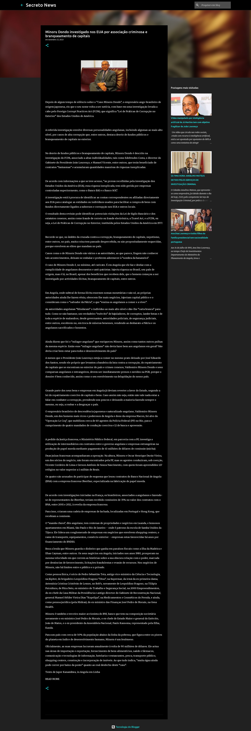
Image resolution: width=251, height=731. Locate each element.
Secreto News (41, 5)
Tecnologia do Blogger (127, 727)
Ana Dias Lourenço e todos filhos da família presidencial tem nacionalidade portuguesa (189, 237)
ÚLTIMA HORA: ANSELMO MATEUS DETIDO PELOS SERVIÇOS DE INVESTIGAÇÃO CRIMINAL (188, 180)
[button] (47, 46)
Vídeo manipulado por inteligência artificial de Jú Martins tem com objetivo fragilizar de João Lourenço (190, 122)
